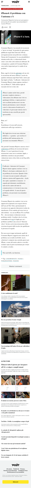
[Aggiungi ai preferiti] (10, 27)
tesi (13, 219)
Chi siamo (9, 469)
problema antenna (6, 261)
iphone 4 (20, 258)
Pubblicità (16, 469)
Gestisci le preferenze (10, 470)
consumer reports (11, 258)
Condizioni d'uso (23, 470)
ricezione (16, 261)
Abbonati (15, 482)
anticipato (19, 73)
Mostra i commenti (15, 266)
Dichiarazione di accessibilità (15, 472)
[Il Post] (15, 1)
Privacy (22, 469)
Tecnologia (5, 5)
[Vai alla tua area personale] (29, 1)
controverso (4, 149)
